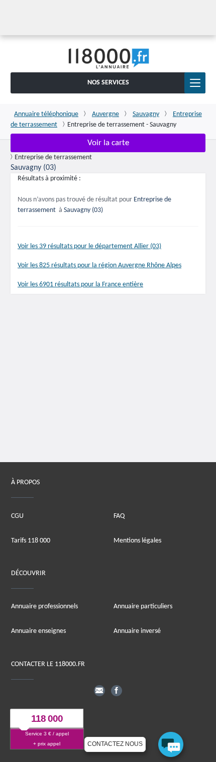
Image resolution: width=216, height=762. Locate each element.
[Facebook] (116, 690)
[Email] (99, 690)
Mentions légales (137, 541)
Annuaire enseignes (38, 631)
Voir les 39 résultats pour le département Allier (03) (89, 246)
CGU (17, 516)
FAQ (119, 516)
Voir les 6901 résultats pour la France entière (80, 284)
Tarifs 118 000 (30, 541)
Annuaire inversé (137, 631)
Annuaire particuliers (143, 607)
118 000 (47, 719)
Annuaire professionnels (44, 607)
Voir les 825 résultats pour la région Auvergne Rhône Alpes (99, 265)
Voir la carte (108, 143)
